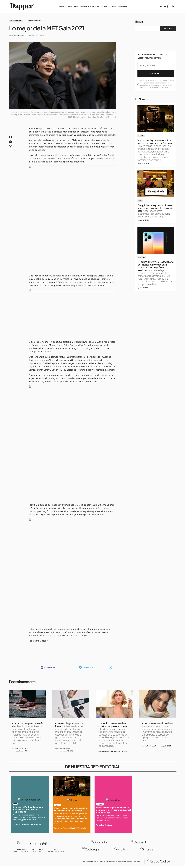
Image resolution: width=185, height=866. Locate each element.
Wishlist (141, 257)
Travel (141, 135)
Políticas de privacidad (90, 861)
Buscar (139, 21)
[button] (164, 6)
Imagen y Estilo (16, 20)
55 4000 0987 (37, 851)
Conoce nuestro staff (21, 851)
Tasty (140, 200)
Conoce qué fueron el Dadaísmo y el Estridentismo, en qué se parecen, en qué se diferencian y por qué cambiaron (28, 817)
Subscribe (155, 74)
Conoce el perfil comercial (55, 851)
